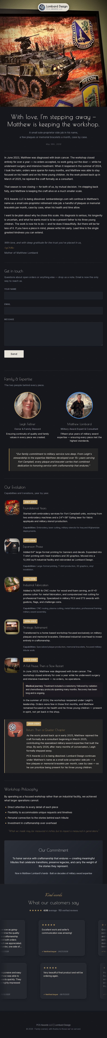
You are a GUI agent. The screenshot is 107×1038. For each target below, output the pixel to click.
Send (14, 354)
